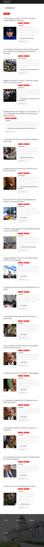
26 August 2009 (21, 175)
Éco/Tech (5, 536)
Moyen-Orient (31, 523)
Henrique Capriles (23, 128)
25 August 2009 (21, 206)
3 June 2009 (20, 491)
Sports (17, 528)
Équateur (23, 100)
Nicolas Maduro (23, 98)
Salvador (34, 246)
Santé (17, 523)
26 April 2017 (21, 87)
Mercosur (35, 98)
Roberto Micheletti (31, 186)
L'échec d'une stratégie (7, 2)
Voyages (4, 540)
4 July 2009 (20, 434)
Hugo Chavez (31, 128)
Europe (30, 525)
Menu (7, 13)
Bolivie (19, 100)
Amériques (26, 23)
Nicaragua (22, 38)
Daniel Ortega (28, 38)
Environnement (6, 539)
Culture (17, 529)
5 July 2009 (20, 294)
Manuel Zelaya (23, 157)
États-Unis (36, 69)
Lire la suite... (22, 41)
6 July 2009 (20, 235)
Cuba (29, 504)
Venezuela (30, 98)
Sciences (17, 525)
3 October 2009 (21, 146)
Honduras (31, 157)
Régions (20, 23)
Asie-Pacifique (31, 526)
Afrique (30, 529)
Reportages (5, 537)
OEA (32, 38)
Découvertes (18, 526)
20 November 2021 (22, 58)
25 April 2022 (21, 25)
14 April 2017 (8, 120)
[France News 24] (9, 7)
